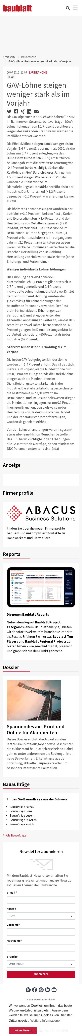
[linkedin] (47, 989)
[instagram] (41, 989)
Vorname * (13, 925)
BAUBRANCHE (37, 72)
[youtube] (54, 989)
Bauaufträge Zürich (22, 824)
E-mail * (12, 892)
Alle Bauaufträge (15, 835)
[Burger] (75, 8)
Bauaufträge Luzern (22, 815)
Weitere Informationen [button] (46, 1020)
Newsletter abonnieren (41, 1000)
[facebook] (34, 989)
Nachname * (14, 941)
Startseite (9, 57)
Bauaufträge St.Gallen (23, 820)
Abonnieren (41, 974)
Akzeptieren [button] (22, 1030)
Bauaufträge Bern (21, 811)
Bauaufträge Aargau (22, 807)
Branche (12, 956)
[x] (28, 989)
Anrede (11, 909)
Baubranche (28, 57)
